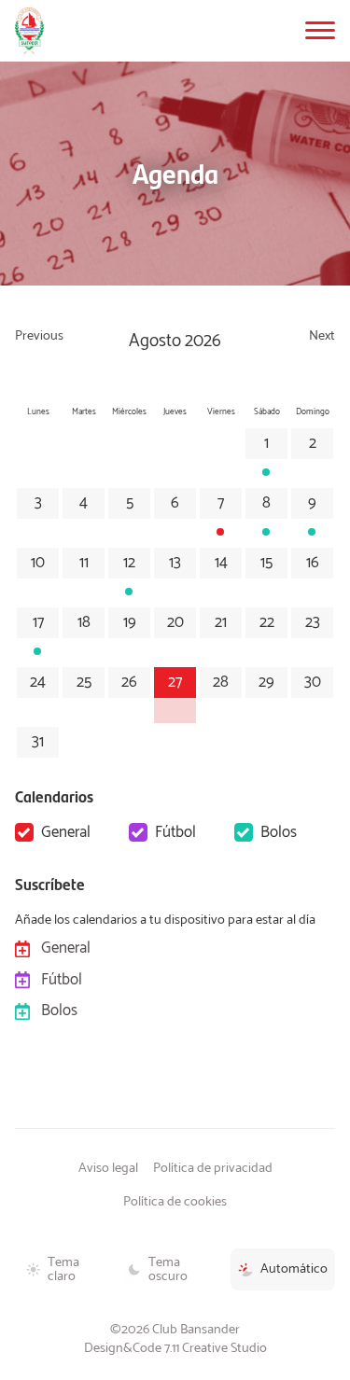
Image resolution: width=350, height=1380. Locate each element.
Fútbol (175, 832)
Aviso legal (108, 1168)
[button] (320, 30)
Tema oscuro (168, 1269)
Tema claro (63, 1269)
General (66, 832)
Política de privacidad (213, 1168)
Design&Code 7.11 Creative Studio (175, 1348)
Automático (294, 1269)
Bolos (278, 832)
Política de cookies (175, 1202)
